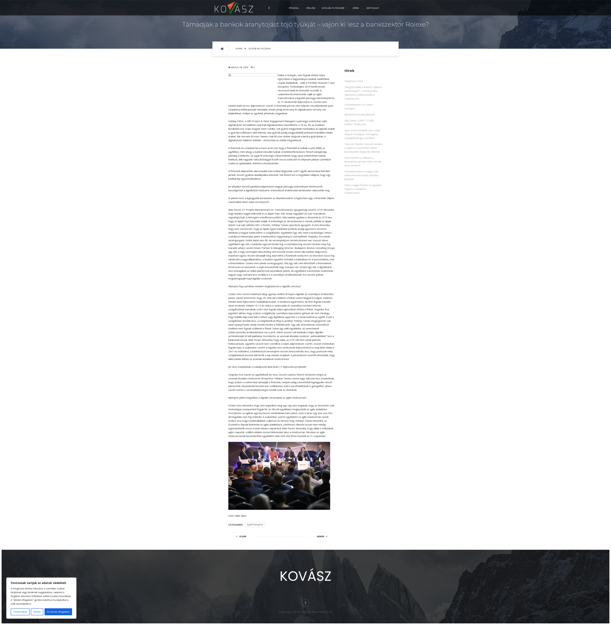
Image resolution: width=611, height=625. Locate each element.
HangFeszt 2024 (353, 81)
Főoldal (294, 8)
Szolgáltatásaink (333, 8)
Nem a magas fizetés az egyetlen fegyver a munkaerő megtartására (363, 188)
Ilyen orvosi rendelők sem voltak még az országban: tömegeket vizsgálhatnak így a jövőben (362, 134)
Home (239, 48)
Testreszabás (20, 611)
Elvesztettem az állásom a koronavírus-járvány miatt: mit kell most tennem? (362, 161)
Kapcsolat (373, 8)
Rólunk (310, 8)
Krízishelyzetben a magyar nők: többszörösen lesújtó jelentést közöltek (361, 175)
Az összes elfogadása (58, 611)
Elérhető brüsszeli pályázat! (359, 114)
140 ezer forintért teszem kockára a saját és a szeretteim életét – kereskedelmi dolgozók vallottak (363, 147)
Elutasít (37, 611)
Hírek (356, 8)
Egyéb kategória (260, 48)
